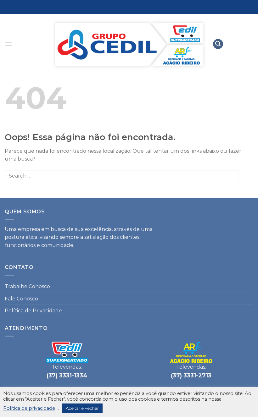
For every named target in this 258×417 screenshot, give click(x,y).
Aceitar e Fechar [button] (82, 408)
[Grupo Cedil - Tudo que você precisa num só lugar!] (129, 44)
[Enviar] (246, 176)
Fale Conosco (21, 299)
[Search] (218, 44)
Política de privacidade (29, 408)
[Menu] (8, 44)
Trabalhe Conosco (27, 286)
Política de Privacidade (33, 311)
